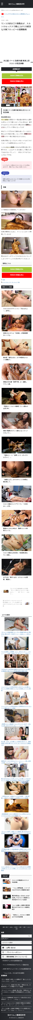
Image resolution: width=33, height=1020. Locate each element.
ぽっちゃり (14, 282)
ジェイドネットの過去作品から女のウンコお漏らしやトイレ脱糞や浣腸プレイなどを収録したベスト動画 (16, 688)
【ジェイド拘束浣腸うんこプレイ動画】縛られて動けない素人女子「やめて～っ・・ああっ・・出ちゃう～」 (16, 634)
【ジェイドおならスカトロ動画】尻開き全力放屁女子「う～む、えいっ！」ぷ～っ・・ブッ (16, 1004)
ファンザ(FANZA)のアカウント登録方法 (16, 965)
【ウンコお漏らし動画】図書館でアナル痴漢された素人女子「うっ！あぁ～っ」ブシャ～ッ (16, 1009)
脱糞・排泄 (5, 927)
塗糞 (4, 279)
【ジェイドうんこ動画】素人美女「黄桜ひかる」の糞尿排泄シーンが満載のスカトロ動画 (16, 985)
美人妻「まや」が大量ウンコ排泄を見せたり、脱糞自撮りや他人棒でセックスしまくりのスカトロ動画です (16, 743)
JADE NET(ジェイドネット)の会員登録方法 (17, 969)
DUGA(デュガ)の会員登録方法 (12, 960)
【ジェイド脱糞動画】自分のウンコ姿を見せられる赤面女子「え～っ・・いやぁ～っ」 (16, 998)
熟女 (19, 282)
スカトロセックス (7, 282)
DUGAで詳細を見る (16, 75)
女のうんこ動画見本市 (16, 4)
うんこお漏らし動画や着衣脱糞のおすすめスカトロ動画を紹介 (21, 907)
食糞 (24, 927)
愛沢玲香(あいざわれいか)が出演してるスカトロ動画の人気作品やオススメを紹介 (21, 897)
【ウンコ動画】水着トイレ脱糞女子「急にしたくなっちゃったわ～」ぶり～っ (16, 980)
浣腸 (16, 928)
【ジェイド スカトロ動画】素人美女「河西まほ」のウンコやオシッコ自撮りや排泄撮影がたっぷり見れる (16, 992)
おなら (28, 927)
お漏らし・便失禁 (13, 927)
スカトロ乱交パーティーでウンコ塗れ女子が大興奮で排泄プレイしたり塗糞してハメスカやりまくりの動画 (16, 868)
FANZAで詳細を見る (17, 81)
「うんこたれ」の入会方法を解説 (13, 973)
